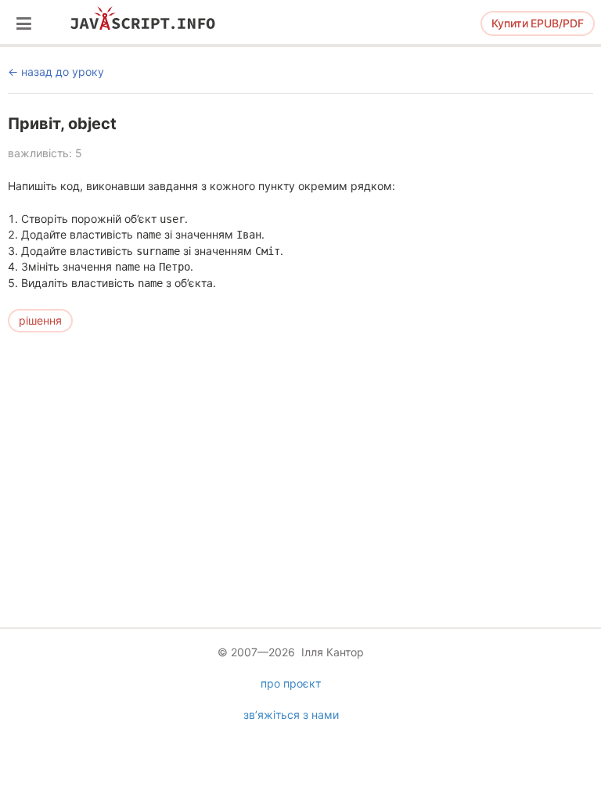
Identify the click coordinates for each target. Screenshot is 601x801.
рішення (40, 320)
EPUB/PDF (537, 23)
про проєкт (291, 683)
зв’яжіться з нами (291, 714)
